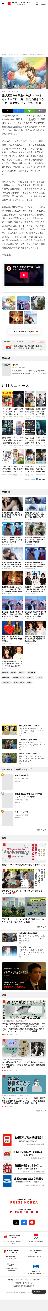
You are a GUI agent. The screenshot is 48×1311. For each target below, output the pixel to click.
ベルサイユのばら (18, 677)
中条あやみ (31, 672)
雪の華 (32, 119)
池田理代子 (5, 677)
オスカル (30, 677)
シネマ (29, 682)
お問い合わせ (27, 1283)
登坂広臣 (21, 672)
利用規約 (36, 1280)
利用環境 (18, 1283)
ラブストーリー (19, 682)
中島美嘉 (5, 672)
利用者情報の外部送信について (23, 1286)
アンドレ (39, 677)
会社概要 (11, 1280)
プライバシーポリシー (23, 1280)
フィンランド (6, 682)
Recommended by (30, 479)
